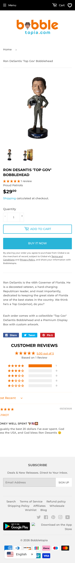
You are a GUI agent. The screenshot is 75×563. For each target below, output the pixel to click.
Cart (61, 5)
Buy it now (37, 243)
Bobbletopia (39, 540)
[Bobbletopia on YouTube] (67, 517)
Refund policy (56, 501)
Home (7, 49)
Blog (43, 510)
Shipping (9, 198)
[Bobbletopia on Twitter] (39, 517)
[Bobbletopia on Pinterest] (53, 517)
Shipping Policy (18, 505)
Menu (12, 5)
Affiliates (39, 505)
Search (11, 501)
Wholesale (57, 505)
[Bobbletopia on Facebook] (46, 517)
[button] (12, 181)
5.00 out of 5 (45, 353)
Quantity (9, 209)
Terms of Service (31, 501)
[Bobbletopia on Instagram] (60, 517)
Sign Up (64, 482)
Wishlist (30, 510)
